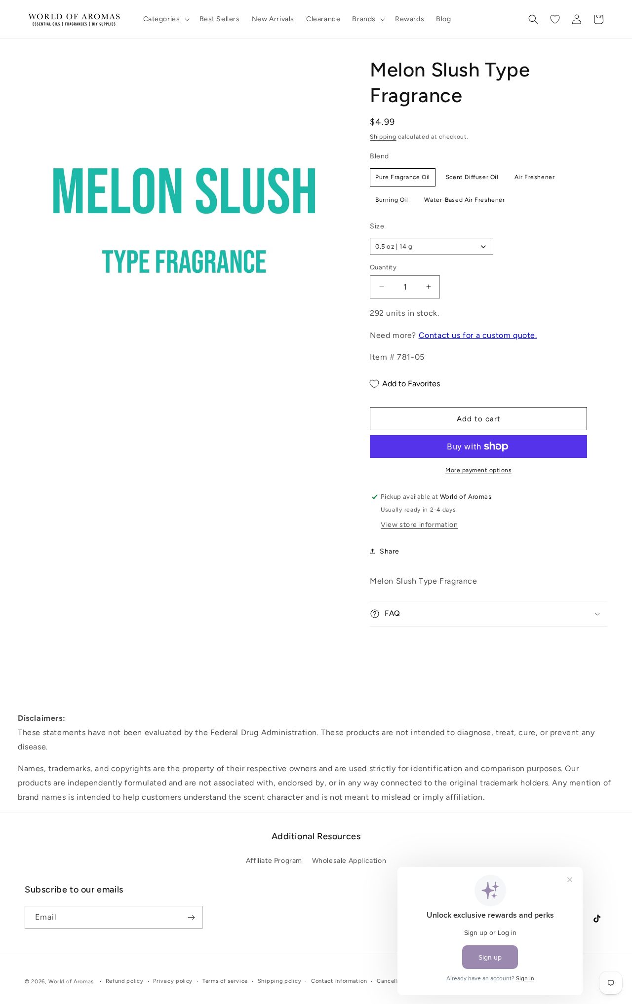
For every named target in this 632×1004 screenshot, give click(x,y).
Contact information (339, 981)
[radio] (402, 177)
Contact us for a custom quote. (478, 335)
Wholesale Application (349, 860)
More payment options (478, 470)
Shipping (383, 136)
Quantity (383, 267)
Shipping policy (280, 981)
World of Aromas (71, 981)
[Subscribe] (191, 917)
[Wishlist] (555, 19)
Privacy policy (173, 981)
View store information (419, 525)
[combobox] (431, 246)
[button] (165, 19)
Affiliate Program (274, 860)
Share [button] (389, 551)
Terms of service (225, 981)
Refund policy (125, 981)
